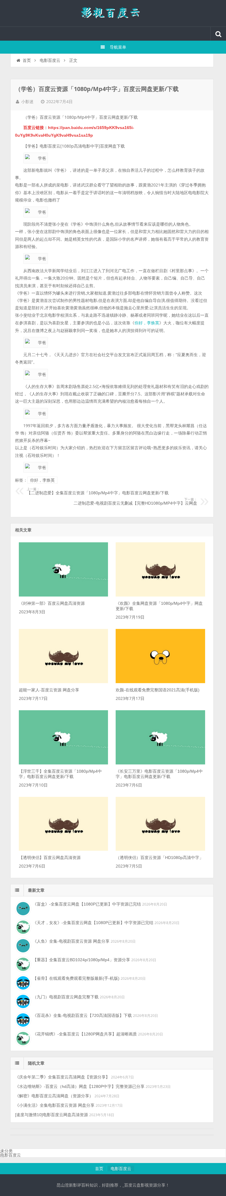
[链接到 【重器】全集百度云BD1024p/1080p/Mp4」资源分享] (22, 963)
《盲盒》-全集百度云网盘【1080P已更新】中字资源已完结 (87, 904)
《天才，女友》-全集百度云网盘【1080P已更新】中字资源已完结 (93, 922)
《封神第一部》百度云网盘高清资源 (52, 603)
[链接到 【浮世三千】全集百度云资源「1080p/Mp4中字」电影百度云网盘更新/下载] (63, 763)
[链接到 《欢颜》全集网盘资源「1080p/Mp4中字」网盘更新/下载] (160, 595)
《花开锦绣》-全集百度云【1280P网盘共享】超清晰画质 (85, 1034)
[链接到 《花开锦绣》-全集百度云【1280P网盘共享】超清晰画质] (22, 1037)
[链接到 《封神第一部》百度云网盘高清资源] (63, 595)
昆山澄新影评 (113, 13)
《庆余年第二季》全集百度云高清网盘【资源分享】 (62, 1077)
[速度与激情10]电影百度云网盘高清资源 (51, 1114)
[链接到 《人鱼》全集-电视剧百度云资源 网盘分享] (22, 945)
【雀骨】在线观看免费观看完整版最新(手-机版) (76, 978)
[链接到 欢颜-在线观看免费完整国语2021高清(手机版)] (160, 681)
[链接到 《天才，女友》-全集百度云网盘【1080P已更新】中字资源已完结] (22, 926)
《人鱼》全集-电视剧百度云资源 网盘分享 (71, 941)
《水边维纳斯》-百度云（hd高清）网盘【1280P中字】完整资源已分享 (79, 1086)
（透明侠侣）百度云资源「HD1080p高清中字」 (159, 857)
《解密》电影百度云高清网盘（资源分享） (54, 1095)
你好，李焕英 (146, 323)
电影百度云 (50, 60)
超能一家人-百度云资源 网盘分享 (49, 690)
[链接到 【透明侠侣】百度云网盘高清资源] (63, 849)
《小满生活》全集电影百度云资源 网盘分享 (54, 1105)
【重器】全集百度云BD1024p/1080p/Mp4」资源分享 (81, 959)
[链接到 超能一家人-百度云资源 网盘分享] (63, 681)
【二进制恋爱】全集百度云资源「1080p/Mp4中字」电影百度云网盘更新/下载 (98, 491)
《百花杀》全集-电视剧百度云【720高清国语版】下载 (82, 1015)
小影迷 (27, 101)
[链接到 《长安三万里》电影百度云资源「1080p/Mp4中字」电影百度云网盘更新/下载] (160, 763)
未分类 (6, 1151)
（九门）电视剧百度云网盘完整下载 (66, 997)
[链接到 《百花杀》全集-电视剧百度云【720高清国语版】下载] (22, 1019)
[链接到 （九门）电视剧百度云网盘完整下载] (22, 1000)
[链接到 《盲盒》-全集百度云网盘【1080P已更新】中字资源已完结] (22, 908)
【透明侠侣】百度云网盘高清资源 (50, 857)
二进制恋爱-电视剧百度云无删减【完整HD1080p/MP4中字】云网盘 (135, 502)
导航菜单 (118, 47)
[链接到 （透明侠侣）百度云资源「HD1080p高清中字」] (160, 849)
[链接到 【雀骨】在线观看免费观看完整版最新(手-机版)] (22, 982)
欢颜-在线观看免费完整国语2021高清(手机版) (158, 690)
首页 (27, 60)
